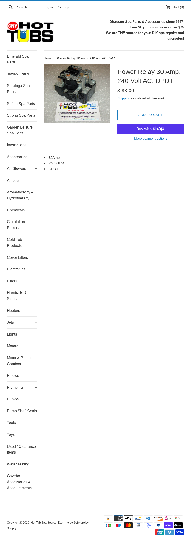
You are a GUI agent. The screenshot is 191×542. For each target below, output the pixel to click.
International (17, 145)
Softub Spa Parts (21, 104)
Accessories (17, 157)
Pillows (13, 376)
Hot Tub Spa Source (43, 522)
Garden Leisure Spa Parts (20, 130)
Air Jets (13, 180)
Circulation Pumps (16, 225)
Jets (22, 322)
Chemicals (22, 210)
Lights (12, 334)
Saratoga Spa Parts (18, 89)
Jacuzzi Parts (18, 74)
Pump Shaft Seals (22, 411)
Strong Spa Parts (21, 115)
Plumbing (22, 387)
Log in (48, 7)
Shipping (123, 98)
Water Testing (18, 464)
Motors (22, 346)
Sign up (63, 7)
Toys (11, 435)
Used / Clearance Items (21, 449)
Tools (11, 423)
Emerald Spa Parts (18, 59)
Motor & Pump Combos (22, 361)
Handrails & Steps (17, 296)
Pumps (22, 399)
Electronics (22, 269)
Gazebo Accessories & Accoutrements (19, 482)
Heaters (22, 311)
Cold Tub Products (14, 243)
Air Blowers (22, 169)
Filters (22, 281)
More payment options (150, 138)
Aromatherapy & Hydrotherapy (20, 195)
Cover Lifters (17, 257)
